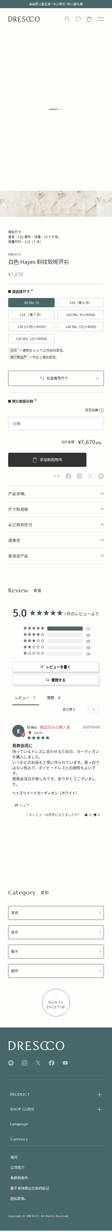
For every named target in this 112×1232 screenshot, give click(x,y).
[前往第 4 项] (67, 204)
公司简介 (17, 1167)
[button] (88, 815)
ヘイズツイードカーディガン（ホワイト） (45, 792)
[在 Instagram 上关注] (24, 1063)
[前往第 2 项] (29, 204)
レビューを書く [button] (58, 666)
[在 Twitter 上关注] (38, 1063)
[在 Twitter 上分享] (90, 476)
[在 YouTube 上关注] (65, 1063)
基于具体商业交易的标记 (29, 1188)
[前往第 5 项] (87, 204)
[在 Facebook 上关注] (51, 1063)
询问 (13, 1157)
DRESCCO (14, 254)
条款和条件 (19, 1177)
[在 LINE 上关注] (11, 1063)
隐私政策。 (19, 1198)
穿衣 (14, 913)
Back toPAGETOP (56, 1004)
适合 (14, 932)
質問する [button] (58, 679)
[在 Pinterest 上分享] (79, 476)
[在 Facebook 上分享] (68, 476)
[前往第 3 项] (48, 204)
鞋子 (14, 951)
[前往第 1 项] (9, 204)
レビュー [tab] (22, 697)
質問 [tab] (50, 697)
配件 (14, 971)
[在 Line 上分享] (101, 476)
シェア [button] (24, 805)
